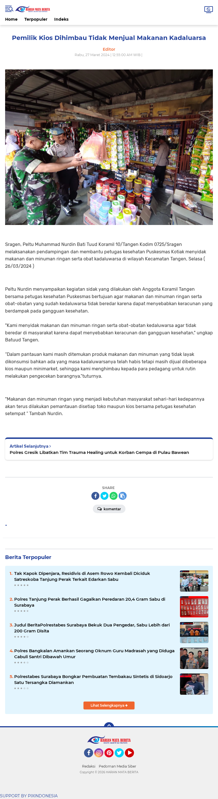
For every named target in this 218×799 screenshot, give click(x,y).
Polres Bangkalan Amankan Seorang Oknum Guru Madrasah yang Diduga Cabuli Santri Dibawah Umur (94, 653)
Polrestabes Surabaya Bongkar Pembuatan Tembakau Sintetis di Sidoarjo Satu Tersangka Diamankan (93, 679)
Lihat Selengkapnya (108, 705)
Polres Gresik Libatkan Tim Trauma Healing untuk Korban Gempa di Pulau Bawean (99, 452)
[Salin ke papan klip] (123, 496)
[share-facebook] (95, 496)
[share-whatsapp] (114, 496)
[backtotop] (109, 727)
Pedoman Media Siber (117, 766)
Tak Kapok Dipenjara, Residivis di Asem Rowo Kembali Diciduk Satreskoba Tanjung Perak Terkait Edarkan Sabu (82, 576)
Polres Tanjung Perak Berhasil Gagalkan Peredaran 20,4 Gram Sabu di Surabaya (89, 602)
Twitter (122, 759)
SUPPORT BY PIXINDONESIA (29, 795)
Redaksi (88, 766)
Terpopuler (35, 19)
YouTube (133, 759)
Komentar (112, 509)
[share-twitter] (104, 496)
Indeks (61, 19)
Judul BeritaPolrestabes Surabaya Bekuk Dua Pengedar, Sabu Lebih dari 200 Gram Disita (92, 628)
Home (11, 19)
